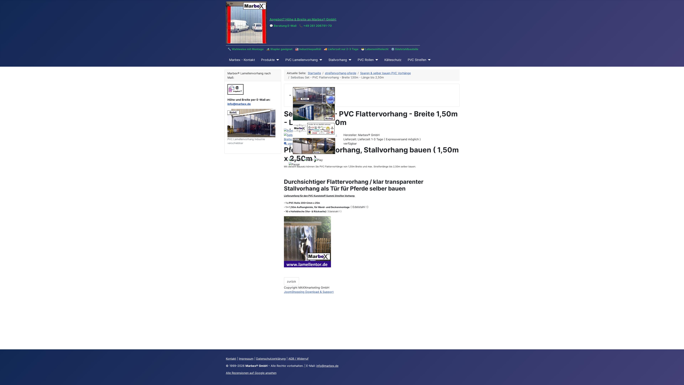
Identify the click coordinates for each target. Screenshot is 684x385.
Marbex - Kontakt (242, 60)
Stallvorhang (337, 60)
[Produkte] (277, 60)
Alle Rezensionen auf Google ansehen (251, 373)
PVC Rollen (366, 60)
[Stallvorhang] (349, 60)
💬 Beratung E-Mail (283, 25)
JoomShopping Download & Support (309, 292)
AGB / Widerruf (298, 358)
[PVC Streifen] (428, 60)
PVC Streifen (417, 60)
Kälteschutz (392, 60)
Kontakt (231, 358)
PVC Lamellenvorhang (301, 60)
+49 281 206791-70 (317, 25)
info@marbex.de (239, 104)
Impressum (246, 358)
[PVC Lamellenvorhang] (320, 60)
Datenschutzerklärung (271, 358)
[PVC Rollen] (376, 60)
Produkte (268, 60)
